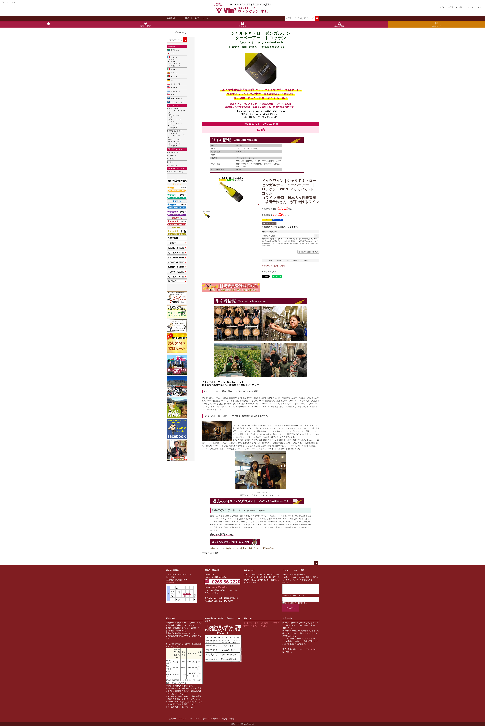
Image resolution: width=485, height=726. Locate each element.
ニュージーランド (177, 102)
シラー (171, 117)
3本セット (172, 159)
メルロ (171, 121)
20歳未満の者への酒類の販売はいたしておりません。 (223, 619)
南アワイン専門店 (145, 26)
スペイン (174, 73)
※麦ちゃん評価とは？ (211, 553)
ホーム (48, 26)
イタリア (174, 69)
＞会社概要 (170, 582)
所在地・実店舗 (172, 570)
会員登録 (451, 7)
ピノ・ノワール (175, 119)
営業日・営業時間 (212, 570)
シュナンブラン (175, 139)
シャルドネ (173, 133)
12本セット (173, 165)
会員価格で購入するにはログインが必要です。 (280, 227)
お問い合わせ (228, 719)
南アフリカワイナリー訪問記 (255, 626)
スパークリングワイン (177, 172)
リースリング (174, 142)
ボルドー (172, 59)
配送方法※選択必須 (269, 232)
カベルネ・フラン (175, 123)
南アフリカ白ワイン (176, 131)
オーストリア (176, 84)
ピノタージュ (174, 115)
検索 (317, 18)
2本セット (172, 155)
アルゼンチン (176, 91)
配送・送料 (170, 618)
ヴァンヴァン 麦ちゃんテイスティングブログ (261, 623)
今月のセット (173, 152)
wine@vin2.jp (220, 587)
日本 (172, 54)
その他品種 (173, 128)
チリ (172, 95)
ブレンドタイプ (175, 125)
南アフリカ (175, 50)
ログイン (443, 7)
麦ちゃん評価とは (339, 26)
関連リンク (248, 618)
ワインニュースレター (476, 7)
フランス (174, 57)
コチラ (276, 580)
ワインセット (242, 26)
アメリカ (174, 88)
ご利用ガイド (461, 7)
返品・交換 (287, 618)
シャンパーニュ (175, 64)
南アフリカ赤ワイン (176, 109)
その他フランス (175, 66)
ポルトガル (175, 77)
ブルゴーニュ (174, 61)
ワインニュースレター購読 (293, 570)
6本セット (172, 162)
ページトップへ (316, 563)
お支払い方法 (249, 570)
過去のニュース (436, 26)
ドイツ (173, 80)
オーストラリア (176, 98)
